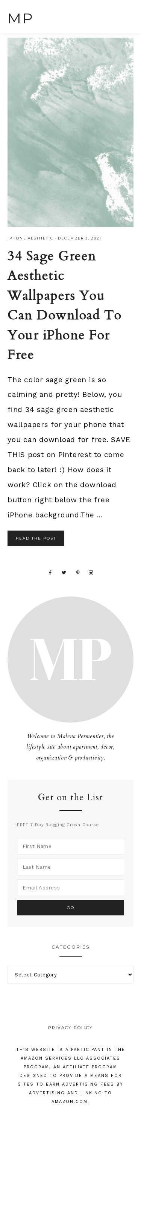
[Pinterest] (77, 571)
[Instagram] (91, 571)
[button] (126, 15)
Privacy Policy (70, 1027)
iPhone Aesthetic (30, 238)
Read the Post (36, 538)
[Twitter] (64, 571)
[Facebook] (50, 571)
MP (21, 18)
